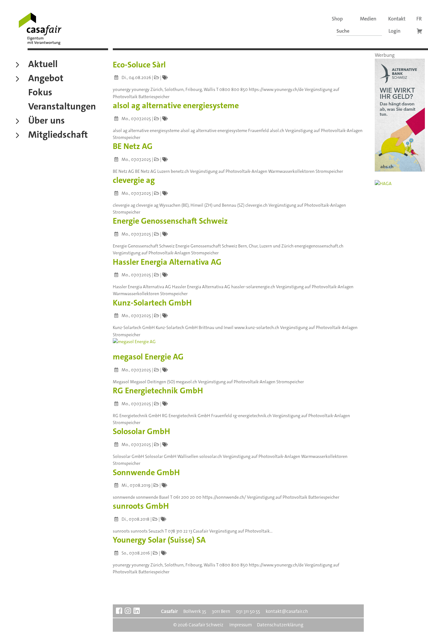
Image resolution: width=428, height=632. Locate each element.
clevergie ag (134, 180)
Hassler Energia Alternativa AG (167, 262)
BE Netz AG (133, 146)
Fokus (40, 93)
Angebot (45, 79)
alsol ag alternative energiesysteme (176, 105)
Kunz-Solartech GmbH (152, 303)
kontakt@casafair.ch (287, 611)
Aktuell (43, 65)
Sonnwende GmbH (146, 472)
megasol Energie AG (148, 357)
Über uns (46, 121)
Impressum (240, 625)
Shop (337, 18)
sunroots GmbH (141, 506)
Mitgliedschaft (58, 135)
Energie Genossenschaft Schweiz (170, 221)
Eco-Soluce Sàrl (139, 65)
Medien (368, 18)
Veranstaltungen (62, 107)
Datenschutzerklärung (280, 625)
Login (394, 31)
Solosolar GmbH (141, 431)
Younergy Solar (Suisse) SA (159, 540)
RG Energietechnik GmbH (158, 390)
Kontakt (396, 18)
